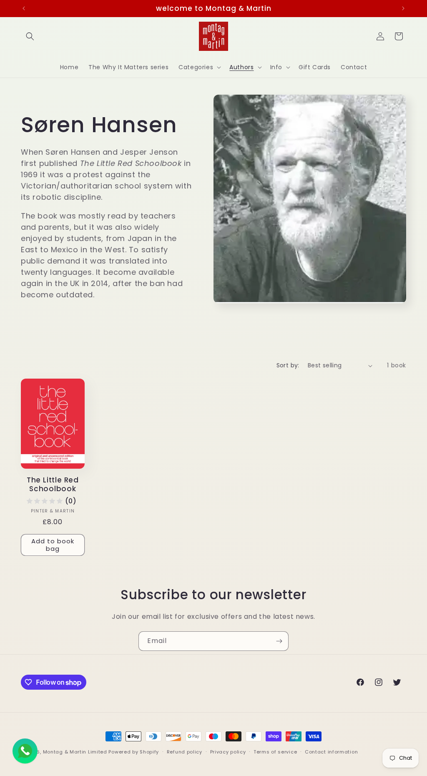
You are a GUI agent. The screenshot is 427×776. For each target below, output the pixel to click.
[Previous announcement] (24, 8)
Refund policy (184, 751)
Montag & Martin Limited (75, 751)
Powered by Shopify (133, 751)
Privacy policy (228, 751)
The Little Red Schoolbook (53, 484)
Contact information (331, 751)
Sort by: (287, 365)
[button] (30, 36)
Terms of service (275, 751)
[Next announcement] (403, 8)
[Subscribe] (279, 641)
